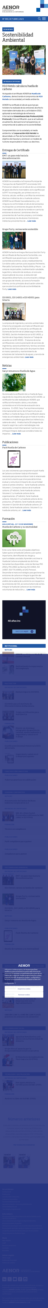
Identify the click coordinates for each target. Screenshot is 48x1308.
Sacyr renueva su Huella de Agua (18, 371)
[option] (24, 619)
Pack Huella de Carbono (14, 448)
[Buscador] (39, 18)
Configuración (11, 983)
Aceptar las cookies (24, 989)
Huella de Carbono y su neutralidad (19, 527)
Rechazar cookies (24, 995)
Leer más (31, 220)
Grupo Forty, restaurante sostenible (20, 229)
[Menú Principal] (44, 18)
